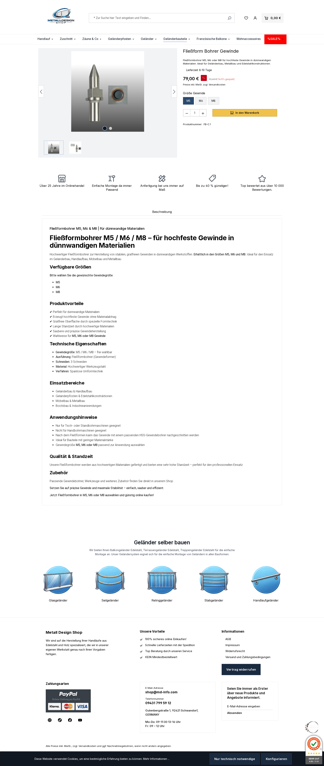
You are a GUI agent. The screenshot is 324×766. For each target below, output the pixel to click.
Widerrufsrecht (235, 651)
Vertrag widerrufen (241, 669)
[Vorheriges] (41, 91)
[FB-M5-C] (107, 91)
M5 (188, 100)
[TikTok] (60, 720)
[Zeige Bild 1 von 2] (104, 128)
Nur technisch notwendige (234, 759)
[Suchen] (229, 18)
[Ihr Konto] (255, 18)
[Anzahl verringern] (186, 112)
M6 (201, 100)
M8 (214, 100)
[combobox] (162, 18)
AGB (228, 639)
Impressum (232, 645)
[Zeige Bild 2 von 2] (110, 128)
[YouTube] (80, 720)
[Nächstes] (174, 91)
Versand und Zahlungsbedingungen (247, 657)
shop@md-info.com (161, 692)
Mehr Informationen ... (156, 758)
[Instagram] (50, 720)
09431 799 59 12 (158, 703)
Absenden (234, 713)
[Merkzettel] (246, 18)
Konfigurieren (276, 759)
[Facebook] (70, 720)
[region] (107, 103)
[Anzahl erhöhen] (202, 112)
